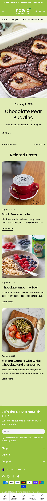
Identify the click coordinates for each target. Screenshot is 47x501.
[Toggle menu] (2, 10)
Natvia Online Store (18, 492)
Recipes (15, 19)
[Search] (35, 10)
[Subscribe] (42, 431)
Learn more (7, 228)
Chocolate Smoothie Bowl (20, 287)
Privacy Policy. (10, 440)
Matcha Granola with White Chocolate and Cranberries (21, 363)
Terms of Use (37, 438)
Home (4, 19)
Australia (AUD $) (13, 469)
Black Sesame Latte (16, 214)
